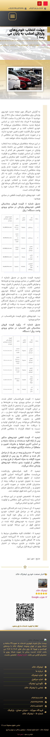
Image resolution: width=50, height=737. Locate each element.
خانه (48, 45)
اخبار (43, 45)
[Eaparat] (45, 3)
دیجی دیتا (20, 734)
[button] (13, 16)
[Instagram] (39, 3)
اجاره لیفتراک (22, 655)
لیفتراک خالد (21, 574)
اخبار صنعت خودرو (36, 574)
